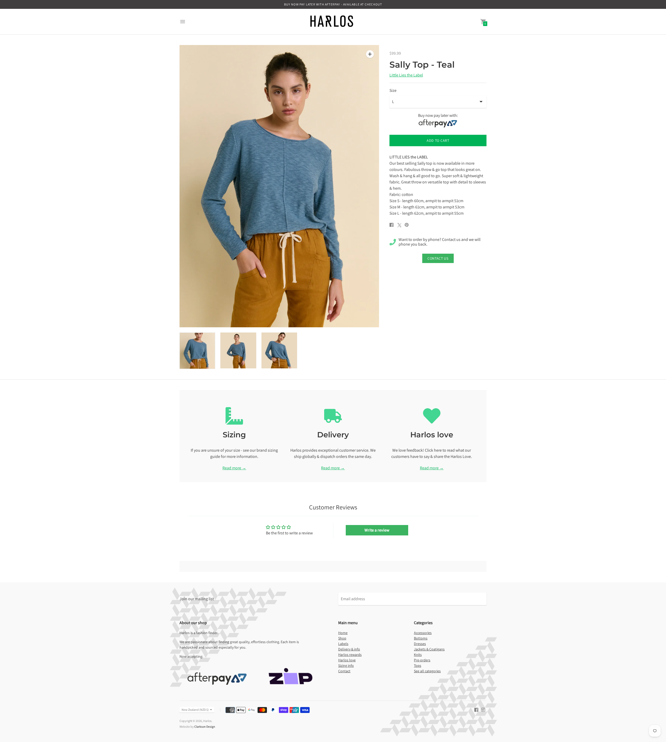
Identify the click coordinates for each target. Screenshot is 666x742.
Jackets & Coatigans (429, 649)
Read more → (234, 468)
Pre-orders (422, 660)
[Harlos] (331, 21)
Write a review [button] (376, 530)
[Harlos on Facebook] (476, 709)
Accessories (423, 632)
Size (392, 90)
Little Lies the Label (406, 75)
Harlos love (347, 660)
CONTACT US (438, 258)
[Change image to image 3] (279, 350)
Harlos (207, 721)
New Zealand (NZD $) (195, 710)
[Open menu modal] (183, 21)
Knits (418, 654)
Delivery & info (349, 649)
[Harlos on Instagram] (483, 709)
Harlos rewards (350, 654)
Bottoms (420, 638)
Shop (342, 638)
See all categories (427, 671)
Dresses (420, 643)
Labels (343, 643)
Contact (344, 671)
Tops (417, 665)
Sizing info (346, 665)
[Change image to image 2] (238, 350)
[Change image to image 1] (197, 350)
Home (343, 632)
